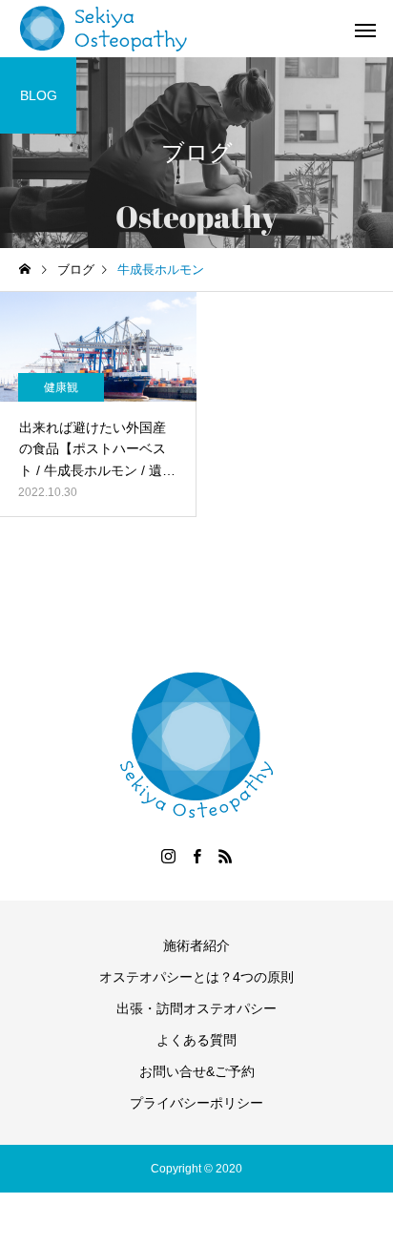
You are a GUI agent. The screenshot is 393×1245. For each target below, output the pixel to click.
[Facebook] (196, 855)
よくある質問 (196, 1040)
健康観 (61, 387)
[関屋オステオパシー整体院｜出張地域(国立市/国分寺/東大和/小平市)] (104, 28)
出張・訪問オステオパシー (196, 1008)
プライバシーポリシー (196, 1102)
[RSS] (225, 855)
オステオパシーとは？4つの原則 (196, 977)
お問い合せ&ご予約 (197, 1071)
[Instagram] (167, 855)
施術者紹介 (196, 945)
